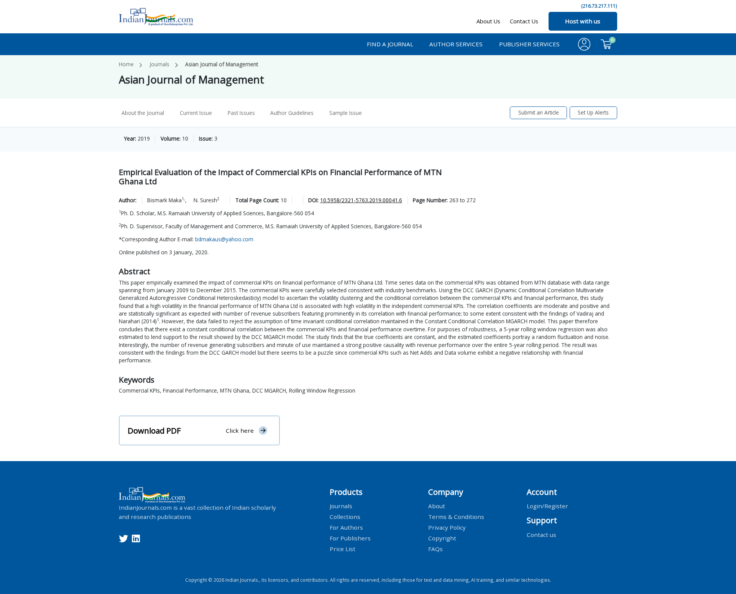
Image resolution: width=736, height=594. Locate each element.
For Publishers (350, 538)
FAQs (435, 549)
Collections (345, 516)
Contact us (541, 534)
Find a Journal (390, 44)
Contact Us (524, 21)
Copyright (442, 538)
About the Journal (143, 112)
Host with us (582, 21)
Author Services (456, 44)
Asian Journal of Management (221, 64)
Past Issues (241, 112)
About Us (488, 21)
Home (126, 64)
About (436, 506)
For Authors (346, 527)
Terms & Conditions (456, 516)
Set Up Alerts (593, 112)
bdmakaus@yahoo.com (224, 239)
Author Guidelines (292, 112)
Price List (342, 549)
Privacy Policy (447, 527)
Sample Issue (345, 112)
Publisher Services (529, 44)
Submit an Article (538, 112)
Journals (159, 64)
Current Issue (196, 112)
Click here (240, 430)
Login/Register (547, 506)
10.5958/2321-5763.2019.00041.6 (361, 200)
